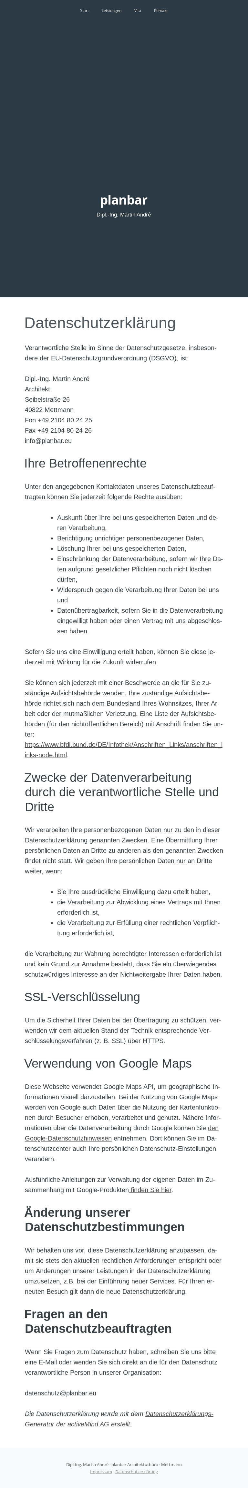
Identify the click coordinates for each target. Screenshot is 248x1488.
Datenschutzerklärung (100, 322)
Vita (137, 10)
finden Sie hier (150, 1189)
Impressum (101, 1471)
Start (84, 10)
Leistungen (111, 10)
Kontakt (161, 10)
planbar (123, 199)
